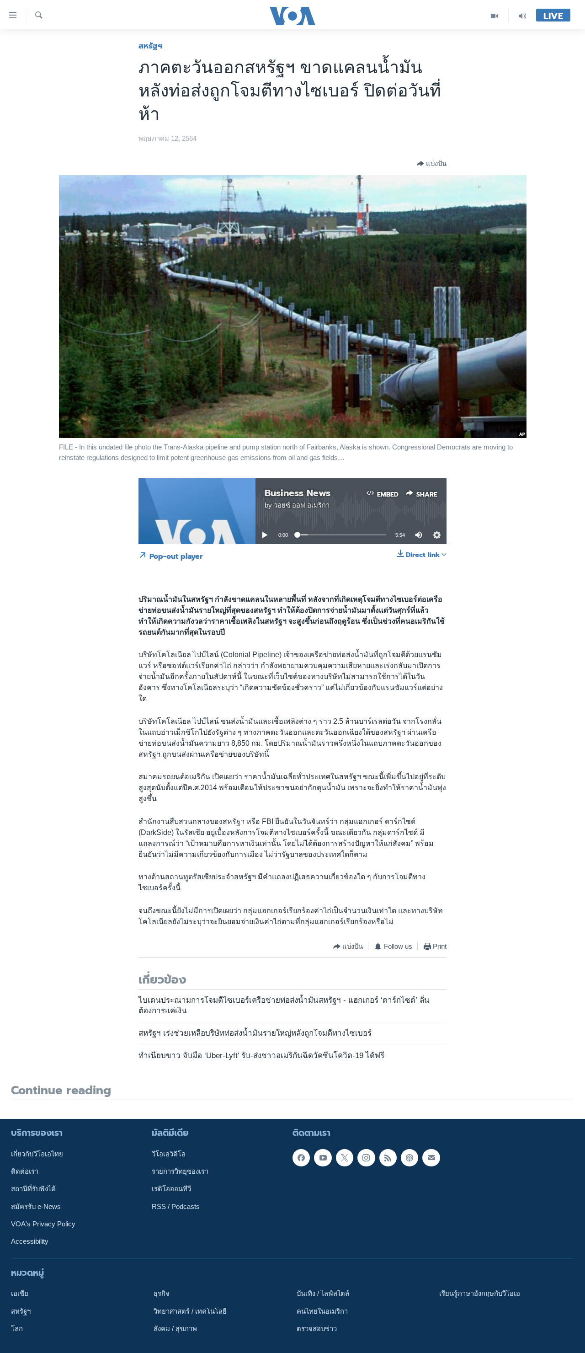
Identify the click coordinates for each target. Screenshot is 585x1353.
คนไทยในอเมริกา (322, 1311)
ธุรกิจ (162, 1293)
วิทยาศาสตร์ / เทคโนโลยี (190, 1311)
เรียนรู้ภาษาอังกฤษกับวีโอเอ (479, 1293)
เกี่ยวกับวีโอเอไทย (37, 1154)
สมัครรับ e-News (36, 1206)
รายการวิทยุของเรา (180, 1171)
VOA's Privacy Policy (43, 1224)
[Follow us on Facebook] (301, 1157)
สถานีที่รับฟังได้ (33, 1189)
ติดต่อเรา (24, 1171)
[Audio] (522, 16)
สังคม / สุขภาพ (175, 1328)
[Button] (432, 164)
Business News (297, 493)
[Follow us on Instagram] (366, 1157)
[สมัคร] (431, 1157)
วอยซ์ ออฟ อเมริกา (302, 505)
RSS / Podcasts (176, 1206)
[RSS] (388, 1157)
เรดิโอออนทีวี (171, 1189)
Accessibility (29, 1241)
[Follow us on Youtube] (322, 1157)
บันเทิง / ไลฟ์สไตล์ (323, 1293)
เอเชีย (19, 1293)
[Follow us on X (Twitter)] (344, 1157)
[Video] (495, 16)
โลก (17, 1328)
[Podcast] (409, 1157)
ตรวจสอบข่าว (317, 1328)
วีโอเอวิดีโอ (169, 1154)
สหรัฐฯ (150, 46)
